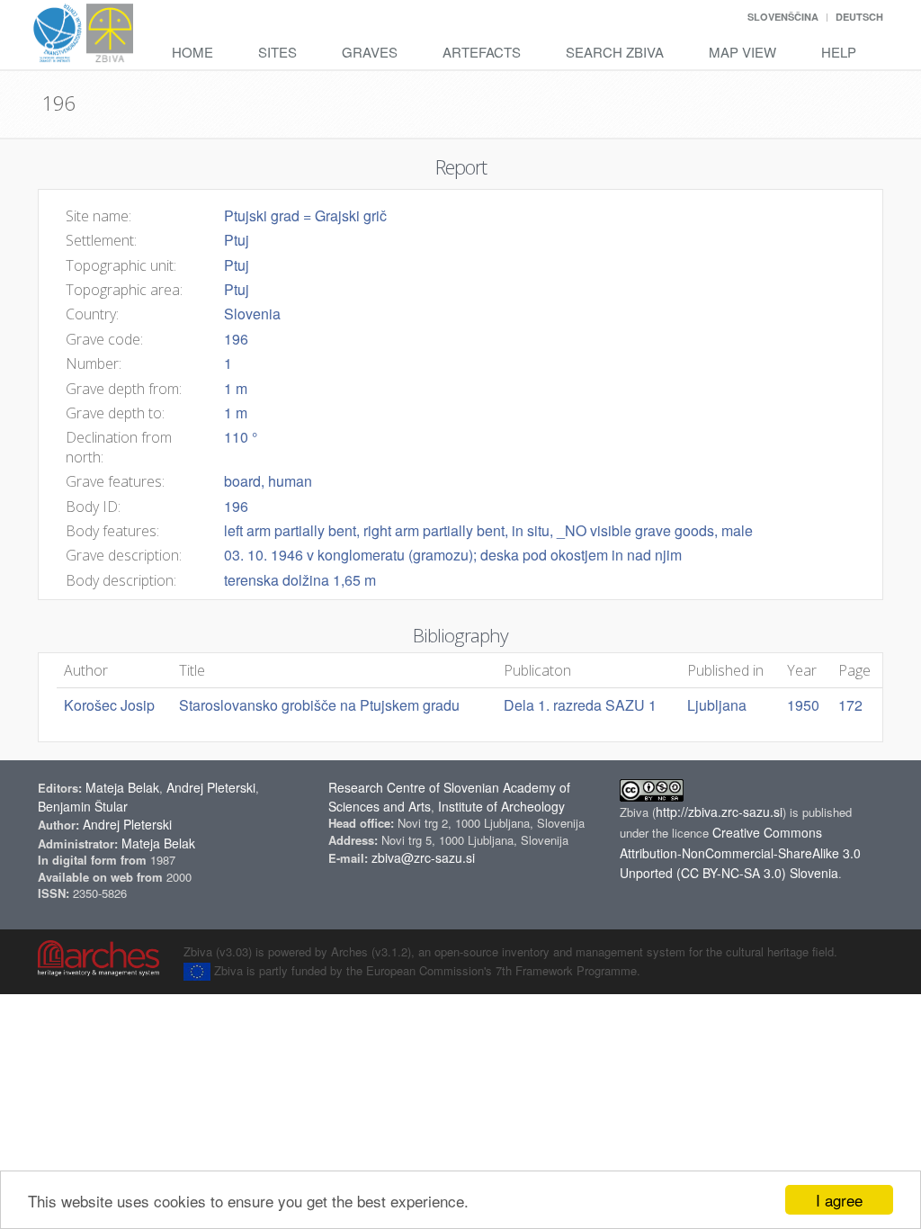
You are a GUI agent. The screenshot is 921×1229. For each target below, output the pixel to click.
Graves (370, 51)
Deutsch (859, 16)
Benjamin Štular (83, 806)
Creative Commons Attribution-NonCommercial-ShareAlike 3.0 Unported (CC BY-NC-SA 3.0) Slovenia (740, 853)
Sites (277, 51)
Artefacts (482, 51)
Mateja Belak (122, 787)
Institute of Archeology (501, 806)
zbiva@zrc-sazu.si (423, 857)
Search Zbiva (615, 51)
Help (838, 51)
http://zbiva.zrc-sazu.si (719, 812)
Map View (742, 51)
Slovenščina (782, 16)
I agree (839, 1200)
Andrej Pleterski (210, 787)
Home (192, 51)
